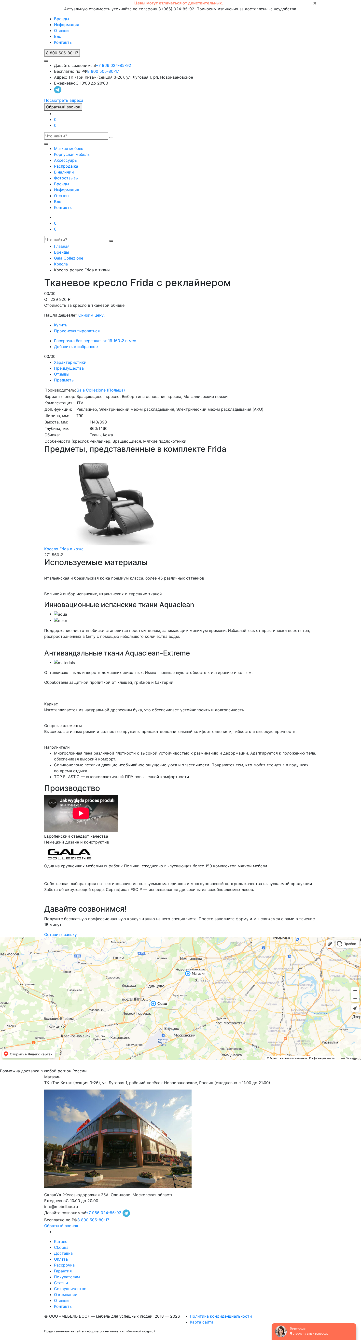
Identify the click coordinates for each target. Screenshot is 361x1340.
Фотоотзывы (66, 177)
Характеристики (70, 362)
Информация (66, 24)
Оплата (61, 1259)
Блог (58, 36)
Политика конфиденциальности (221, 1316)
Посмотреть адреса (63, 100)
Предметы (64, 380)
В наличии (64, 172)
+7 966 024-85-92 (113, 65)
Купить (60, 324)
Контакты (63, 42)
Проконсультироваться (77, 330)
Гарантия (63, 1270)
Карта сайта (201, 1322)
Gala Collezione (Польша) (100, 390)
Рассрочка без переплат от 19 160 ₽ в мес (95, 340)
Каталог (61, 1241)
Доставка (63, 1253)
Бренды (61, 18)
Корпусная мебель (72, 154)
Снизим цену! (91, 315)
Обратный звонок (63, 106)
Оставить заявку (60, 934)
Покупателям (67, 1276)
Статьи (61, 1282)
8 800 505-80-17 (103, 71)
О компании (65, 1294)
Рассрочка (64, 1265)
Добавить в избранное (76, 346)
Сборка (61, 1247)
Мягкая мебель (68, 148)
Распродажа (66, 166)
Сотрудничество (70, 1288)
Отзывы (61, 30)
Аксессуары (66, 160)
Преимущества (69, 368)
